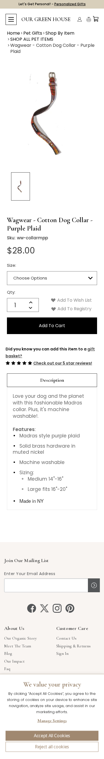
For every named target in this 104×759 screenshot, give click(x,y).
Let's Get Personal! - (52, 4)
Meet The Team (17, 645)
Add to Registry (74, 309)
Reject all (52, 747)
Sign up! (94, 585)
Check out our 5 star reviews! (62, 363)
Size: (11, 265)
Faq (7, 668)
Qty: (11, 292)
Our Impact (14, 661)
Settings (52, 721)
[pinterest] (69, 608)
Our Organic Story (20, 638)
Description (52, 380)
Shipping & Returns (73, 645)
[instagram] (57, 608)
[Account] (79, 19)
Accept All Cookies (52, 736)
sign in (62, 653)
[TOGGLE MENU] (11, 19)
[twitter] (44, 608)
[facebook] (31, 608)
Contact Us (66, 638)
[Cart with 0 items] (95, 19)
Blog (8, 653)
